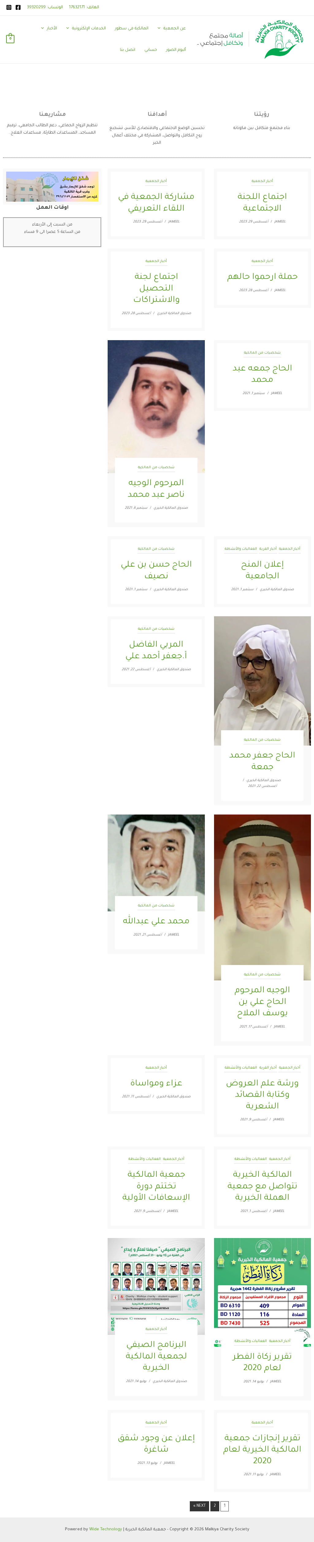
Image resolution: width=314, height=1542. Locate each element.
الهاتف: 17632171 (84, 7)
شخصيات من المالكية (156, 468)
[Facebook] (18, 7)
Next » (199, 1506)
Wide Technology (105, 1529)
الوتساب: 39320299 (45, 7)
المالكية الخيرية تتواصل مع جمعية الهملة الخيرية (262, 1187)
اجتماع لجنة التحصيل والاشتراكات (156, 289)
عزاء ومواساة (156, 1084)
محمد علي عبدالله (156, 922)
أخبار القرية (268, 549)
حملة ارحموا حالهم (262, 277)
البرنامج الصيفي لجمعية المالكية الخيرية (156, 1357)
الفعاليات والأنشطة (241, 549)
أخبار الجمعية (156, 182)
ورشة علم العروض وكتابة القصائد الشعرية (262, 1096)
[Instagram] (9, 7)
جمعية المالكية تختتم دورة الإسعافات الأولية (156, 1187)
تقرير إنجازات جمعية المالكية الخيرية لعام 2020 (262, 1450)
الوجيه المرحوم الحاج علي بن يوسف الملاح (262, 1002)
